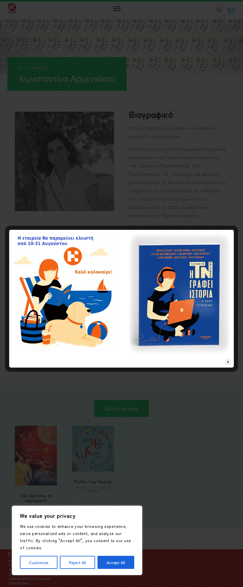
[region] (77, 540)
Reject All (77, 562)
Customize (38, 562)
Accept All (116, 562)
